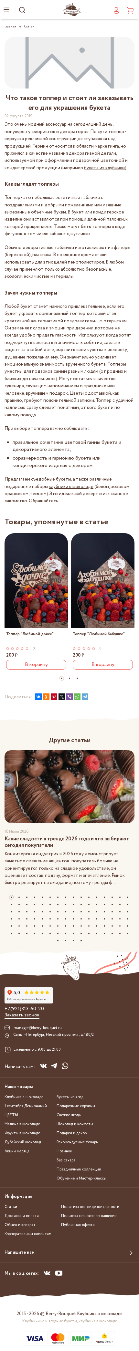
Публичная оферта (78, 1225)
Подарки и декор (72, 1133)
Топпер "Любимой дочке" (30, 634)
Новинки (64, 1151)
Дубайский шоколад (23, 1142)
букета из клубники (104, 168)
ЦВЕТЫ (11, 1115)
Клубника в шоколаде (24, 1097)
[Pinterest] (54, 696)
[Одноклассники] (46, 696)
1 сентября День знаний (26, 1106)
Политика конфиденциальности (90, 1207)
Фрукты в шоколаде (22, 1133)
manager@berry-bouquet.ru (38, 1028)
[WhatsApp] (77, 696)
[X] (62, 696)
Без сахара (66, 1160)
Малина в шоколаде (22, 1124)
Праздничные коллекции (79, 1169)
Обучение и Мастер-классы (81, 1178)
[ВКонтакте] (38, 696)
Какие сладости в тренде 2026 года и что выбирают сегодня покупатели (67, 842)
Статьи (11, 1207)
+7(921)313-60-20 (24, 1009)
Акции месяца (17, 1151)
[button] (61, 678)
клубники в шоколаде (71, 486)
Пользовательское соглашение (88, 1216)
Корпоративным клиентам (28, 1234)
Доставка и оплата (22, 1216)
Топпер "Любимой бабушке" (99, 634)
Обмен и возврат (20, 1225)
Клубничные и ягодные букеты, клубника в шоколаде (69, 1321)
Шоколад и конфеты (75, 1124)
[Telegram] (85, 696)
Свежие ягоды (69, 1115)
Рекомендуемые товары (78, 1142)
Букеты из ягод (70, 1097)
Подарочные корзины (76, 1106)
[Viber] (69, 696)
